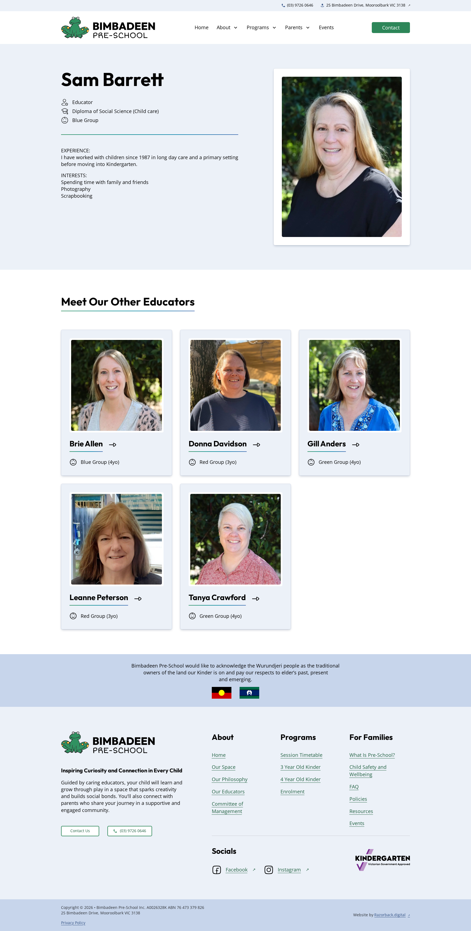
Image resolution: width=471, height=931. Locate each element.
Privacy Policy (73, 922)
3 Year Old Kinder (300, 767)
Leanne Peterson (99, 597)
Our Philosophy (229, 779)
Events (326, 27)
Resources (361, 811)
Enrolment (292, 791)
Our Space (223, 767)
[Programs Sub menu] (274, 28)
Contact (391, 27)
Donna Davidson (218, 443)
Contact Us (80, 830)
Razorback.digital (390, 914)
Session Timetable (301, 755)
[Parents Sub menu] (308, 28)
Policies (358, 799)
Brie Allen (86, 443)
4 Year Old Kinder (300, 779)
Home (202, 27)
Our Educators (228, 791)
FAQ (354, 786)
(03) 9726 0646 (133, 830)
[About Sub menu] (235, 28)
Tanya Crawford (217, 597)
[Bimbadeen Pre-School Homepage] (109, 28)
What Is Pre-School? (372, 755)
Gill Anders (326, 443)
